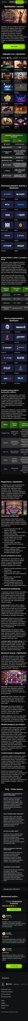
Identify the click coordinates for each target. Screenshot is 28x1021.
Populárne (3, 57)
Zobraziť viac (14, 966)
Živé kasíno (10, 58)
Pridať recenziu (14, 909)
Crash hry (16, 58)
